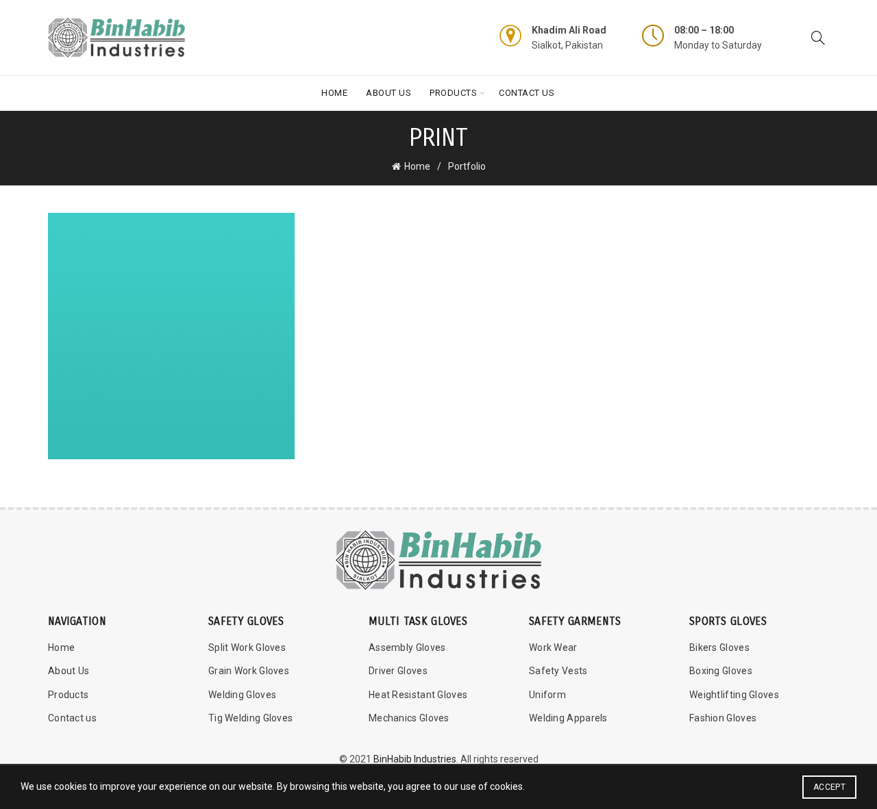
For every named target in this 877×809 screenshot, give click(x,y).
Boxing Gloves (720, 670)
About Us (388, 93)
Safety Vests (558, 670)
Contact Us (526, 93)
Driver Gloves (398, 670)
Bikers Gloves (719, 647)
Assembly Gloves (407, 647)
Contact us (72, 717)
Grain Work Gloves (248, 670)
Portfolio (467, 166)
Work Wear (553, 647)
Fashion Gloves (722, 717)
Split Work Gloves (247, 647)
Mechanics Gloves (409, 717)
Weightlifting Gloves (734, 694)
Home (334, 93)
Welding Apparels (568, 717)
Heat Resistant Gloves (418, 694)
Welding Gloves (242, 694)
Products (453, 93)
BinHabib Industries (414, 759)
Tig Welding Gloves (250, 717)
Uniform (547, 694)
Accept (829, 787)
